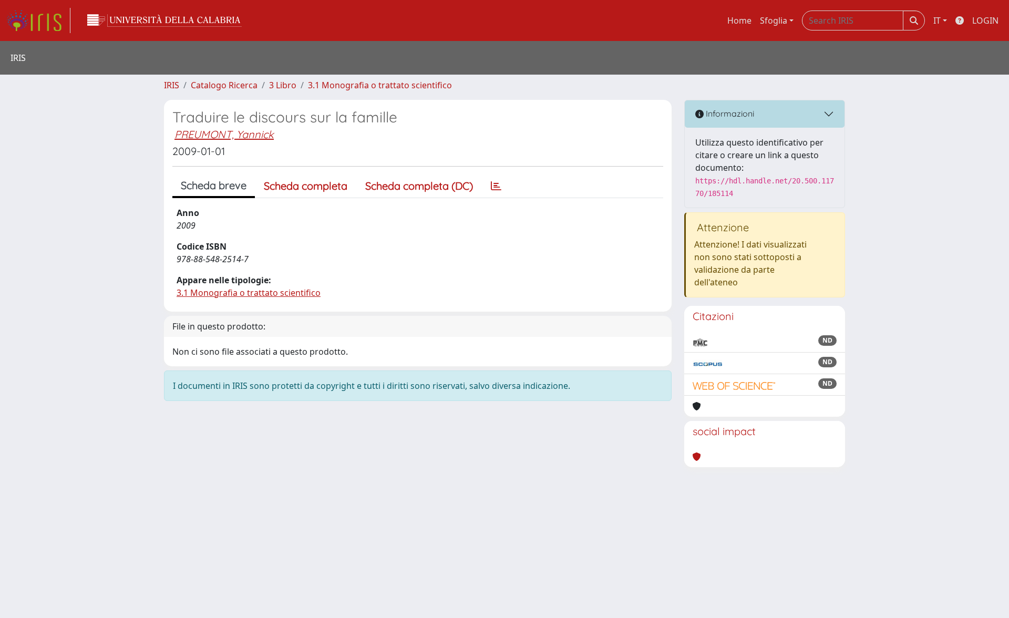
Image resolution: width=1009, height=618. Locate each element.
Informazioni (729, 113)
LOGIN (985, 20)
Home (739, 20)
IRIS (171, 85)
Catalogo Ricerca (224, 85)
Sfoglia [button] (773, 20)
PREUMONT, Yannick (224, 134)
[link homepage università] (164, 20)
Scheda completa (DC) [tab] (419, 185)
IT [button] (937, 20)
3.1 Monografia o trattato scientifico (380, 85)
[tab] (496, 186)
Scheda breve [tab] (213, 185)
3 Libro (282, 85)
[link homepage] (38, 20)
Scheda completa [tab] (305, 185)
